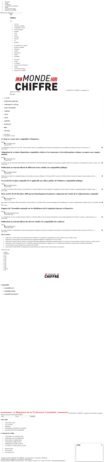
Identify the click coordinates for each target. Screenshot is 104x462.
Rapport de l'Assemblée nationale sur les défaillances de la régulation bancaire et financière (37, 208)
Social (15, 35)
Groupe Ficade (28, 459)
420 (5, 259)
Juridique (16, 31)
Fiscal (15, 33)
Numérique (17, 56)
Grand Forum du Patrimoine (11, 6)
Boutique (16, 42)
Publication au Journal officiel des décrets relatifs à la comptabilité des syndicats (32, 222)
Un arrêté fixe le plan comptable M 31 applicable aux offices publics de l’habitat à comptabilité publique (42, 181)
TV (15, 40)
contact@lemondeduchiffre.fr (58, 460)
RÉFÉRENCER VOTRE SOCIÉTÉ (14, 443)
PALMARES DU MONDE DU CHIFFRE (15, 428)
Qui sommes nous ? (9, 452)
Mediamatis (44, 458)
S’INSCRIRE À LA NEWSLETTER (14, 436)
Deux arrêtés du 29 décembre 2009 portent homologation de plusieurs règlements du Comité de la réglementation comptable (49, 194)
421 (5, 260)
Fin (5, 270)
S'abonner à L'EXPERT (10, 10)
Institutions (16, 49)
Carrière (16, 51)
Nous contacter (8, 450)
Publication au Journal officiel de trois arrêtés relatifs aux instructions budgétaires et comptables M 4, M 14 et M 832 (33, 239)
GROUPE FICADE (10, 422)
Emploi (6, 7)
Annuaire (16, 37)
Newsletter (7, 2)
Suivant (6, 268)
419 (5, 257)
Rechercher (5, 12)
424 (5, 264)
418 (5, 256)
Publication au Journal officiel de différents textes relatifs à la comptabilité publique (34, 167)
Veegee (6, 3)
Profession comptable (19, 26)
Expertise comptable (19, 47)
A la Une (16, 24)
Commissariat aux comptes (20, 45)
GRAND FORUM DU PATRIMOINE (14, 430)
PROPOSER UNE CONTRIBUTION (14, 438)
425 (5, 266)
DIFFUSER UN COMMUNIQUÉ (13, 440)
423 (5, 263)
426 (5, 267)
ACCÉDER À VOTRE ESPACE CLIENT (15, 445)
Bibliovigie (7, 426)
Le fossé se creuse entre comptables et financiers (20, 139)
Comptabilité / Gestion (19, 27)
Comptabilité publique (9, 291)
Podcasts (16, 38)
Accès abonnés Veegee (10, 8)
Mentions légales (9, 448)
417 (5, 255)
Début (5, 252)
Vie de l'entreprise (18, 29)
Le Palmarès (8, 4)
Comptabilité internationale (11, 294)
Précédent (6, 253)
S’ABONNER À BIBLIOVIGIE (13, 442)
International (17, 52)
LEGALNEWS (9, 424)
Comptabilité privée (9, 288)
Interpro (16, 54)
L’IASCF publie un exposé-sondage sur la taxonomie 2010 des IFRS (22, 245)
